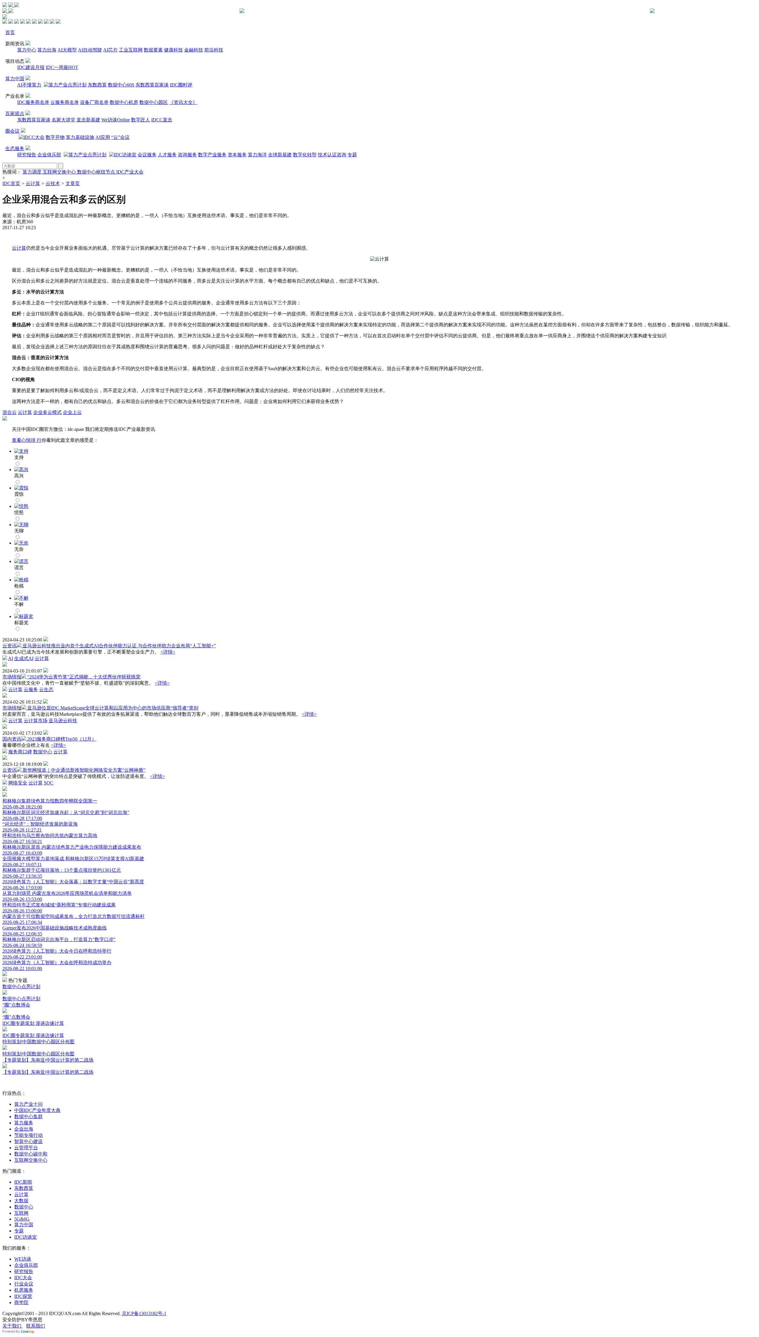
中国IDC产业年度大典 (37, 1110)
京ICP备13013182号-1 (144, 1313)
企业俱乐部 (49, 154)
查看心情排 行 (27, 440)
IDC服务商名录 (33, 102)
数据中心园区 (153, 102)
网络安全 (17, 782)
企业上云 (72, 412)
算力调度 (33, 171)
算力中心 (26, 49)
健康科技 (173, 49)
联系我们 (35, 1325)
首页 (10, 32)
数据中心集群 (28, 1116)
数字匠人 (140, 119)
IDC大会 (23, 1277)
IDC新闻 (23, 1181)
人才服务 (167, 154)
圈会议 (12, 131)
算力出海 (46, 49)
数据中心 (42, 751)
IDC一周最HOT (62, 67)
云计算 (33, 183)
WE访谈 (22, 1258)
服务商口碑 (20, 751)
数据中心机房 (124, 102)
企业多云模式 (47, 412)
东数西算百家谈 (152, 84)
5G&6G (22, 1219)
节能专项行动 (28, 1135)
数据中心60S (121, 84)
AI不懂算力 (29, 84)
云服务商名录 (64, 102)
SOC (48, 782)
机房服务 (23, 1290)
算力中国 (14, 78)
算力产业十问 (28, 1104)
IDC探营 (23, 1296)
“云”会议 (120, 137)
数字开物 (55, 137)
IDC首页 (11, 183)
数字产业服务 (212, 154)
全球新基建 (280, 154)
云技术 (53, 183)
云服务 (31, 689)
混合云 (9, 412)
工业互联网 (131, 49)
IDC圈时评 (181, 84)
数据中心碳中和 (30, 1153)
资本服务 (237, 154)
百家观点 (14, 113)
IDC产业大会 (129, 171)
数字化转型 (305, 154)
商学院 (21, 1302)
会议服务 (147, 154)
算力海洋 (257, 154)
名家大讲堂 (63, 119)
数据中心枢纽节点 (96, 171)
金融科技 (193, 49)
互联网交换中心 (60, 171)
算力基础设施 (80, 137)
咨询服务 (187, 154)
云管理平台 (26, 1147)
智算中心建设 (28, 1141)
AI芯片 (110, 49)
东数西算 (97, 84)
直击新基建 (88, 119)
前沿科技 (213, 49)
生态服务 (14, 148)
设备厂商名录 (94, 102)
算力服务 (23, 1122)
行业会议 (23, 1283)
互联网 (21, 1213)
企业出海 (23, 1128)
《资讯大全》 (183, 102)
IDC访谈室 (25, 1237)
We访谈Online (115, 119)
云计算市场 (35, 720)
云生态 (46, 689)
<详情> (167, 651)
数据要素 (153, 49)
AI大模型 (67, 49)
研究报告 (26, 154)
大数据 (21, 1200)
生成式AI (24, 658)
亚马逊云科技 (63, 720)
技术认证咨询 (332, 154)
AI (10, 658)
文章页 (73, 183)
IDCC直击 (161, 119)
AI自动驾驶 (90, 49)
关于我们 (12, 1325)
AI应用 (102, 137)
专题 (352, 154)
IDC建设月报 (30, 67)
